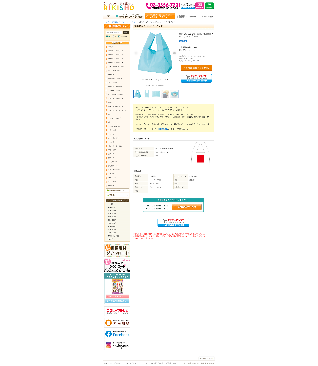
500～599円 (112, 220)
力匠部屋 (168, 363)
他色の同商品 (163, 129)
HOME (105, 363)
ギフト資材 (112, 182)
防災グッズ (112, 74)
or (115, 36)
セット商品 (112, 178)
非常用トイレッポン (115, 78)
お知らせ (176, 363)
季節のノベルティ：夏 (115, 55)
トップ (107, 22)
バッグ (133, 22)
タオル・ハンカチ (114, 126)
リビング (111, 142)
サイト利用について (116, 363)
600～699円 (112, 223)
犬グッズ (111, 154)
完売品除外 (123, 36)
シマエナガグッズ (114, 70)
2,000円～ (111, 239)
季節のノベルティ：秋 (115, 59)
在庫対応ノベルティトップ (120, 22)
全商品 (110, 47)
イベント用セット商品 (115, 94)
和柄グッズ (112, 174)
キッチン (111, 134)
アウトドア (112, 150)
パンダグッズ (112, 162)
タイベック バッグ (114, 118)
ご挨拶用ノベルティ (115, 90)
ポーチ (110, 122)
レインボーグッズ (114, 170)
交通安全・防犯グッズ (115, 98)
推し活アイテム (113, 166)
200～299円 (112, 210)
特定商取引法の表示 (157, 363)
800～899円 (112, 230)
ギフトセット (112, 82)
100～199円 (112, 207)
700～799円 (112, 226)
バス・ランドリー (114, 138)
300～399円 (112, 214)
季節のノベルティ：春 (115, 51)
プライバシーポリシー (141, 363)
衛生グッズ (112, 102)
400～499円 (112, 217)
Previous (136, 53)
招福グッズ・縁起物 (115, 86)
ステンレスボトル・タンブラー (118, 110)
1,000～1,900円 (113, 236)
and (109, 36)
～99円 (110, 204)
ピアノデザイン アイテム (116, 66)
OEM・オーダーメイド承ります (131, 16)
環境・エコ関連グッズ (115, 106)
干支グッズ (112, 185)
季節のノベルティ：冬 (115, 63)
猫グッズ (111, 158)
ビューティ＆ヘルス (115, 146)
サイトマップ (128, 363)
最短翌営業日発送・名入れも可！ (161, 16)
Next (174, 53)
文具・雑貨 (112, 130)
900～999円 (112, 233)
